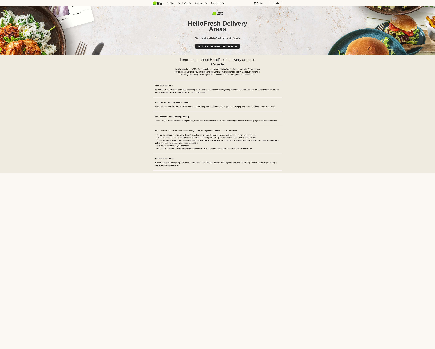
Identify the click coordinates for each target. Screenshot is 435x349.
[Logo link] (217, 15)
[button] (260, 3)
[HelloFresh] (158, 3)
